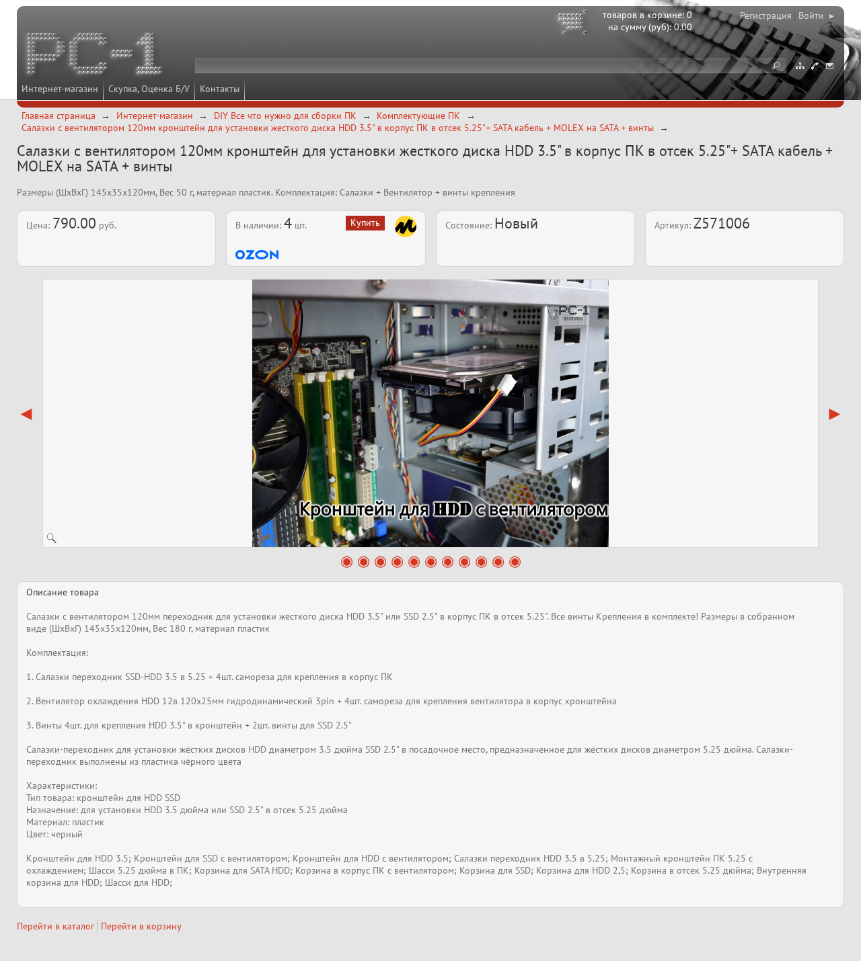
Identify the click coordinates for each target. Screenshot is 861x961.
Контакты (219, 89)
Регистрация (766, 15)
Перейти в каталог (55, 926)
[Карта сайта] (799, 65)
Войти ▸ (816, 15)
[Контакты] (814, 65)
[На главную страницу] (95, 55)
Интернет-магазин (60, 89)
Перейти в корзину (141, 926)
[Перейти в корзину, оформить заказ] (574, 23)
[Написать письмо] (829, 65)
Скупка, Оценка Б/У (149, 89)
